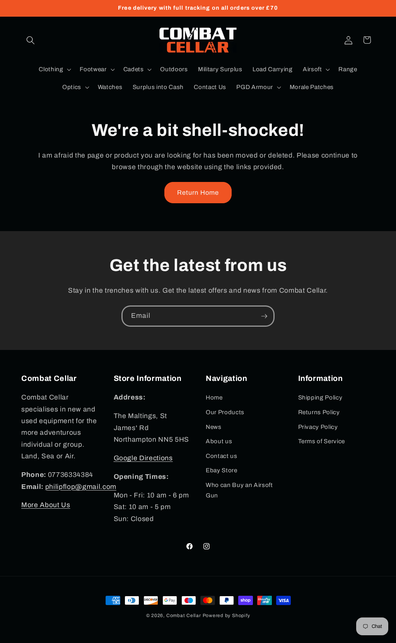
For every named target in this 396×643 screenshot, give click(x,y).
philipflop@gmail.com (80, 486)
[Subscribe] (264, 316)
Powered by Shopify (226, 615)
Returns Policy (319, 412)
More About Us (45, 505)
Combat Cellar (183, 615)
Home (214, 397)
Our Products (225, 412)
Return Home (198, 192)
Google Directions (143, 458)
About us (219, 441)
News (214, 427)
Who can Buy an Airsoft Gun (239, 490)
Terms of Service (321, 441)
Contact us (221, 456)
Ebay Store (221, 470)
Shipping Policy (320, 397)
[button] (30, 40)
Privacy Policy (318, 427)
